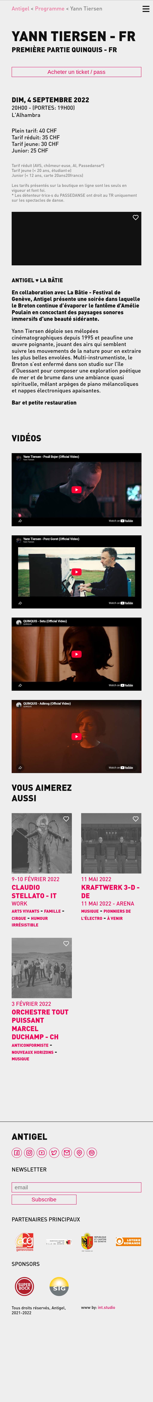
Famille (52, 911)
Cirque (19, 918)
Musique (90, 911)
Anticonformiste (30, 1045)
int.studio (106, 1307)
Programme (50, 8)
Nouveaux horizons (32, 1052)
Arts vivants (25, 911)
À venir (115, 918)
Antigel (20, 8)
